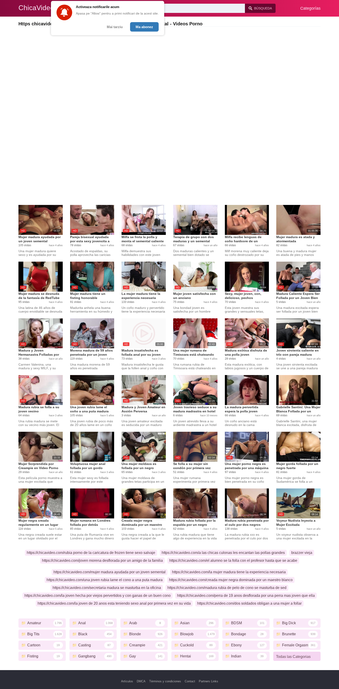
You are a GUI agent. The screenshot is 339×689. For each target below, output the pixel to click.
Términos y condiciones (165, 681)
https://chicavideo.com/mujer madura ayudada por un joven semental (110, 572)
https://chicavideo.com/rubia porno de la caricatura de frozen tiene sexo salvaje (91, 553)
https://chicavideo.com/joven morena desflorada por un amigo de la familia (102, 560)
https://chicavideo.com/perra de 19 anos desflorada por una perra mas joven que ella (246, 595)
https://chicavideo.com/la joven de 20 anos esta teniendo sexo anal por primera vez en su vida (114, 603)
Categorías (310, 8)
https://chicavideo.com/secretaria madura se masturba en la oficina (107, 588)
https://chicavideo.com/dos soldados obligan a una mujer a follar (249, 603)
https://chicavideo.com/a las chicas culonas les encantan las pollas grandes (223, 553)
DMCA (141, 681)
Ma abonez (144, 27)
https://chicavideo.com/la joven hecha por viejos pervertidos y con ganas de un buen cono (97, 595)
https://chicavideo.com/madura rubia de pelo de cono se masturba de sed (226, 588)
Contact (190, 681)
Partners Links (208, 681)
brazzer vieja (301, 553)
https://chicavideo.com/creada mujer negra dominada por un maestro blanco (231, 580)
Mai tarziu (115, 27)
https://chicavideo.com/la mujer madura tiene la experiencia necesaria (229, 572)
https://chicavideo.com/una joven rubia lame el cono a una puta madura (105, 580)
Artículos (127, 681)
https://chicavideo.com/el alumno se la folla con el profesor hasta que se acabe (233, 560)
